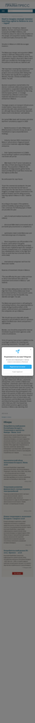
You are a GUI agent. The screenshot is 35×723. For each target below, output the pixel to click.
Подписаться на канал (17, 367)
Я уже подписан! (17, 372)
